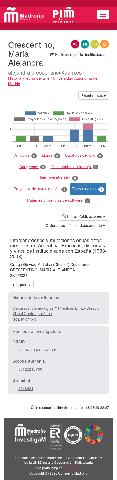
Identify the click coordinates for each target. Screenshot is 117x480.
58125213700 (30, 369)
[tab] (58, 297)
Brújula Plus (72, 467)
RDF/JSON (104, 44)
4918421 (25, 388)
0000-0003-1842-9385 (37, 350)
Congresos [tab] (31, 166)
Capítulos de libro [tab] (83, 155)
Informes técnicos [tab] (58, 178)
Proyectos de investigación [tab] (39, 189)
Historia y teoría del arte (29, 78)
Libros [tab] (50, 155)
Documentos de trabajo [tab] (74, 166)
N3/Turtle (94, 44)
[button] (58, 297)
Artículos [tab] (24, 155)
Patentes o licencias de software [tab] (57, 200)
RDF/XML (75, 44)
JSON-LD (85, 44)
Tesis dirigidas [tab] (87, 189)
